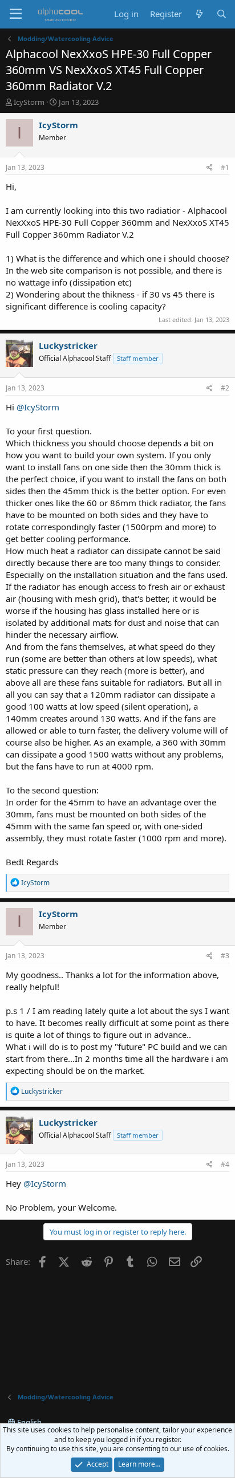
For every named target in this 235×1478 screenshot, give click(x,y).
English (28, 1422)
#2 (225, 388)
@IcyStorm (38, 407)
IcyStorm (29, 102)
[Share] (209, 167)
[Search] (221, 14)
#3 (225, 955)
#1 (225, 167)
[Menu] (15, 14)
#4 (225, 1164)
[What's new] (199, 14)
